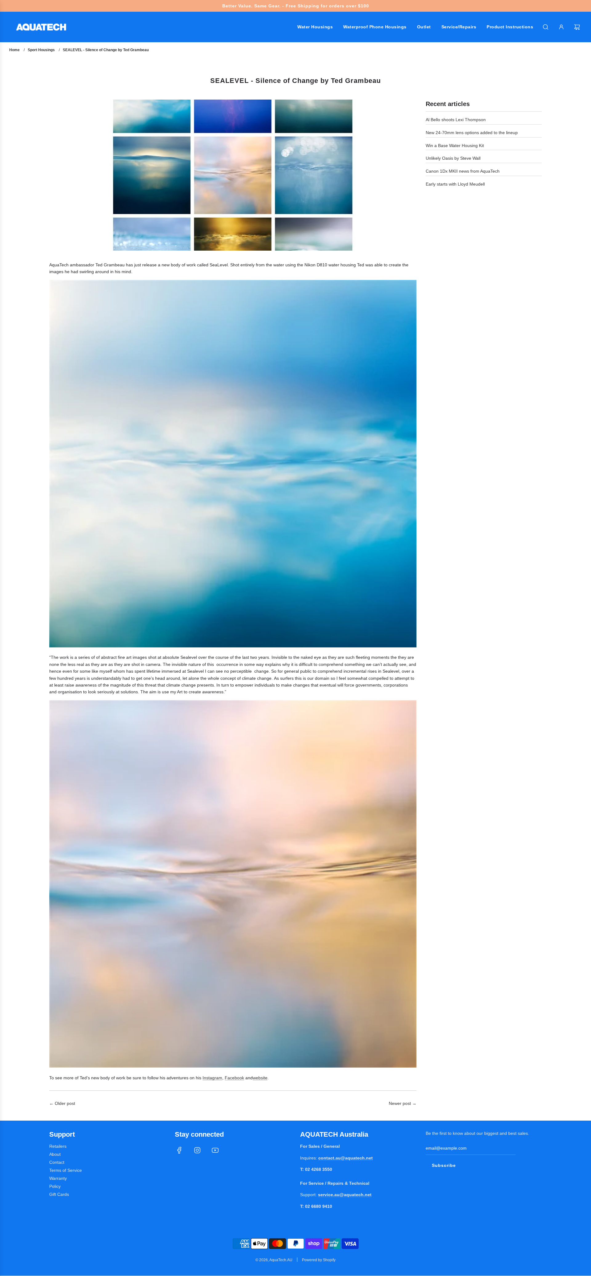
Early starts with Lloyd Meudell (455, 184)
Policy (55, 1186)
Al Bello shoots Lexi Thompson (456, 119)
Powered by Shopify (319, 1260)
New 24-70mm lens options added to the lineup (472, 132)
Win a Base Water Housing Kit (455, 145)
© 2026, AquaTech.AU (273, 1260)
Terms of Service (65, 1170)
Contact (56, 1162)
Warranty (58, 1178)
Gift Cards (59, 1194)
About (55, 1154)
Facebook (234, 1077)
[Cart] (577, 27)
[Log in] (561, 27)
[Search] (545, 27)
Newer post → (402, 1103)
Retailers (57, 1146)
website (260, 1077)
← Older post (62, 1103)
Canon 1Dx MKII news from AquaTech (463, 171)
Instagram (212, 1077)
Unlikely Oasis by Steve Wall (453, 158)
